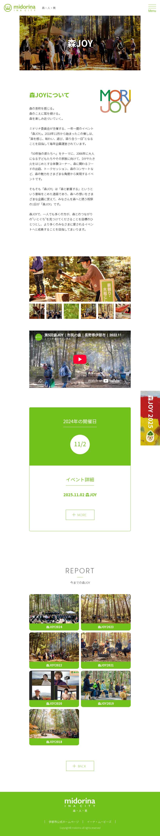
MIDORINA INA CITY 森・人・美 (80, 806)
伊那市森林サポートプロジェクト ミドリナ (20, 8)
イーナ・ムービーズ (99, 822)
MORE (81, 514)
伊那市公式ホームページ (64, 822)
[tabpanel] (80, 279)
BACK (82, 766)
